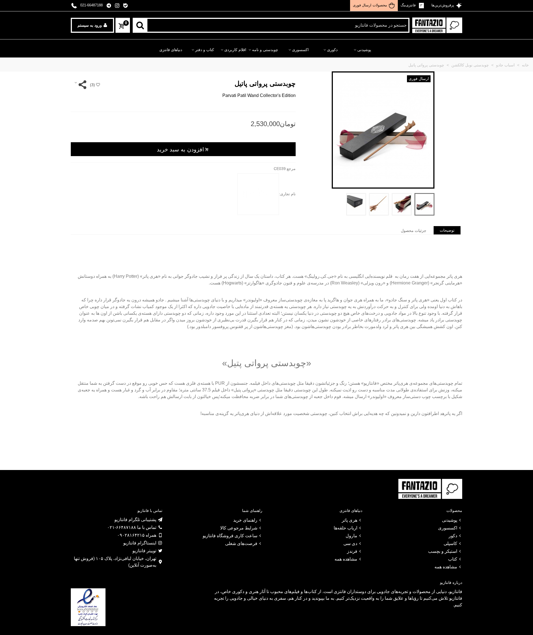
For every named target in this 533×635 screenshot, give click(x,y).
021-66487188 (91, 5)
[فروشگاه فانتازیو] (437, 25)
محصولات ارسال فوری (370, 5)
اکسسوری (300, 50)
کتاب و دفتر (204, 50)
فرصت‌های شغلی (241, 543)
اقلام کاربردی (235, 50)
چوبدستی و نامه (265, 50)
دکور (453, 535)
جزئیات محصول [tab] (413, 230)
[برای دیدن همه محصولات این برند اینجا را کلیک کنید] (258, 194)
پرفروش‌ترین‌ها (442, 5)
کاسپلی (450, 543)
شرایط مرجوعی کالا (238, 528)
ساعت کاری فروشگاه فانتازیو (230, 535)
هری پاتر (349, 520)
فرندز (352, 551)
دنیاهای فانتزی (170, 50)
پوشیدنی (364, 50)
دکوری (332, 50)
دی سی (350, 543)
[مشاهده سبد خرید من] (121, 26)
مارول (351, 535)
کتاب (452, 559)
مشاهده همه (445, 566)
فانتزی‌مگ (409, 5)
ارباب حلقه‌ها (345, 528)
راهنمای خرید (245, 520)
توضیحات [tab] (447, 230)
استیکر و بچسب (442, 551)
